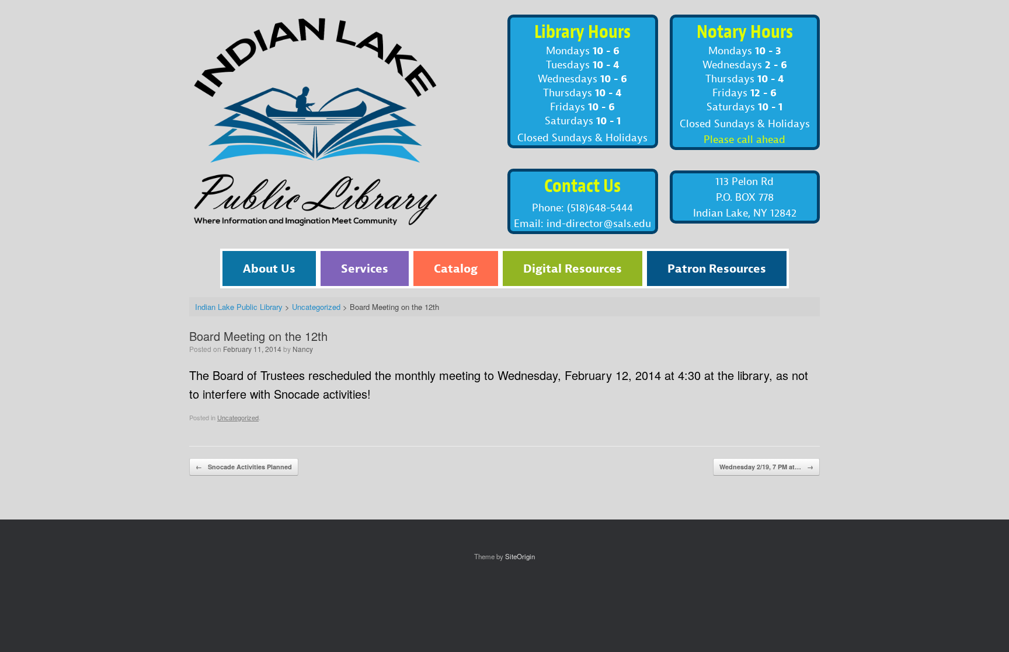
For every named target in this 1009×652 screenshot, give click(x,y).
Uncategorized (238, 417)
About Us (269, 268)
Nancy (303, 349)
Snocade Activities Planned (244, 466)
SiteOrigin (520, 556)
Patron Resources (716, 268)
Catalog (456, 268)
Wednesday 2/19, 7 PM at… (766, 466)
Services (364, 268)
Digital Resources (572, 268)
